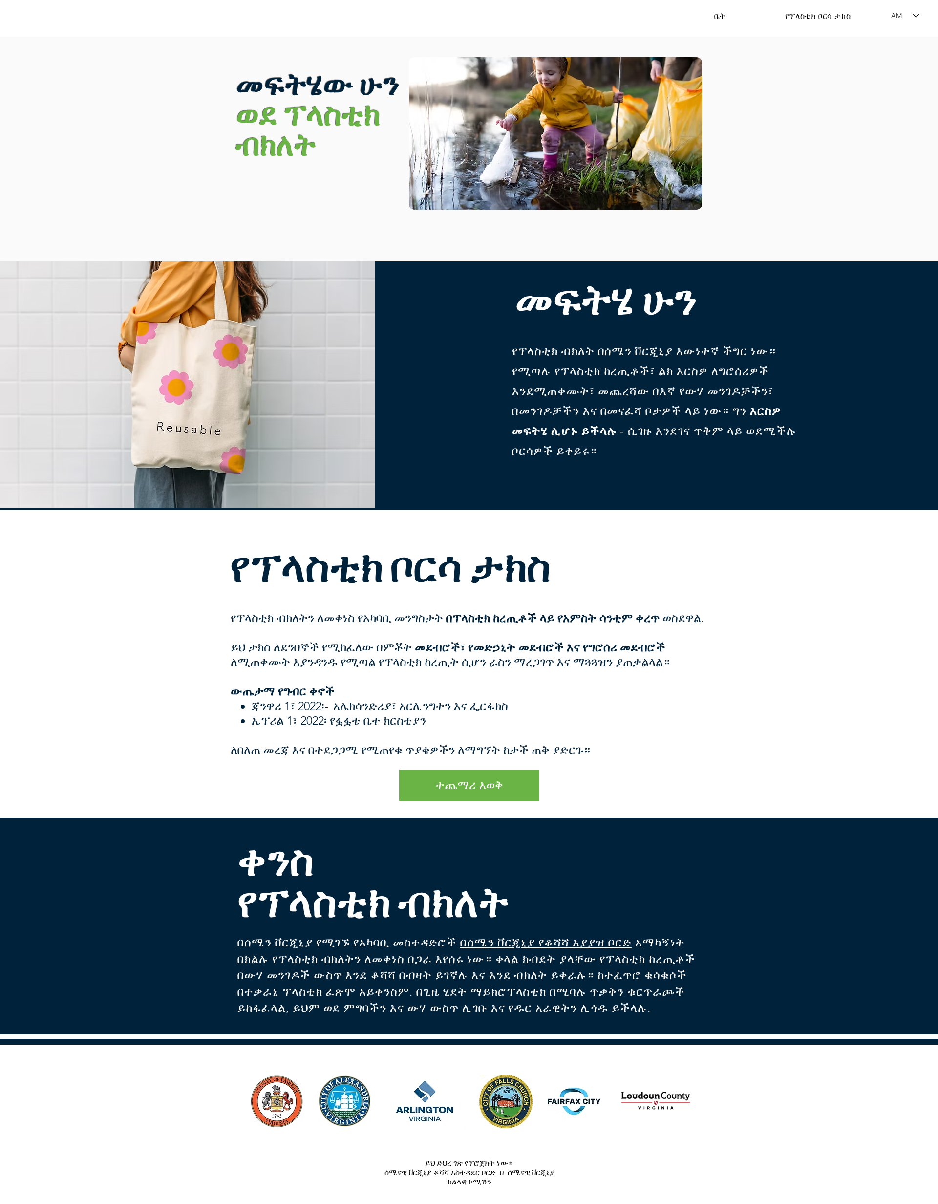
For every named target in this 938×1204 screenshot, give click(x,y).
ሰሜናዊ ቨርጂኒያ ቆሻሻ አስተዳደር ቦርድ (440, 1172)
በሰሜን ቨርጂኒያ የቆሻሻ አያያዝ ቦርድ (546, 942)
